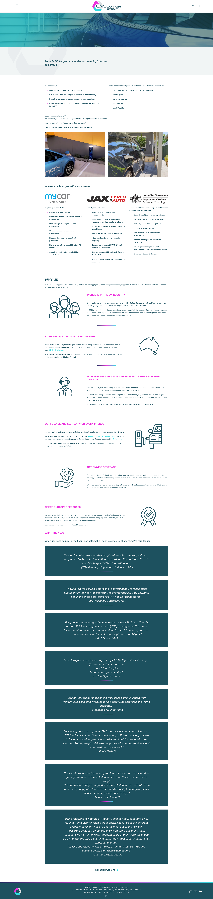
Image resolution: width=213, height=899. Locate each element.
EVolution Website (105, 870)
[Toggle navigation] (18, 6)
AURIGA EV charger (55, 350)
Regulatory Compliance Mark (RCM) (101, 436)
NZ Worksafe (117, 439)
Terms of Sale (109, 892)
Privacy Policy (123, 892)
